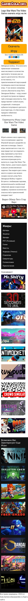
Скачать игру (14, 49)
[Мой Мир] (14, 57)
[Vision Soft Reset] (13, 407)
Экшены (6, 234)
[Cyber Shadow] (13, 509)
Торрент (14, 62)
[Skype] (18, 57)
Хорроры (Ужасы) (10, 252)
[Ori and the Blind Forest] (13, 318)
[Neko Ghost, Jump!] (13, 425)
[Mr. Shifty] (13, 282)
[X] (16, 57)
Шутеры (6, 230)
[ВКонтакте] (10, 57)
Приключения (8, 266)
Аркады (6, 237)
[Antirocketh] (13, 354)
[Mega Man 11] (13, 527)
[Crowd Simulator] (13, 389)
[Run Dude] (13, 372)
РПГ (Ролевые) (9, 241)
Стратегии (7, 255)
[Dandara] (13, 545)
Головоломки (8, 262)
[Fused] (13, 581)
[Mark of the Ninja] (13, 455)
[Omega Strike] (13, 563)
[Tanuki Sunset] (13, 336)
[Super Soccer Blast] (13, 491)
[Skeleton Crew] (13, 473)
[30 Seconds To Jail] (13, 300)
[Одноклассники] (12, 57)
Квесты (6, 248)
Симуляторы (8, 259)
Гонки (5, 244)
